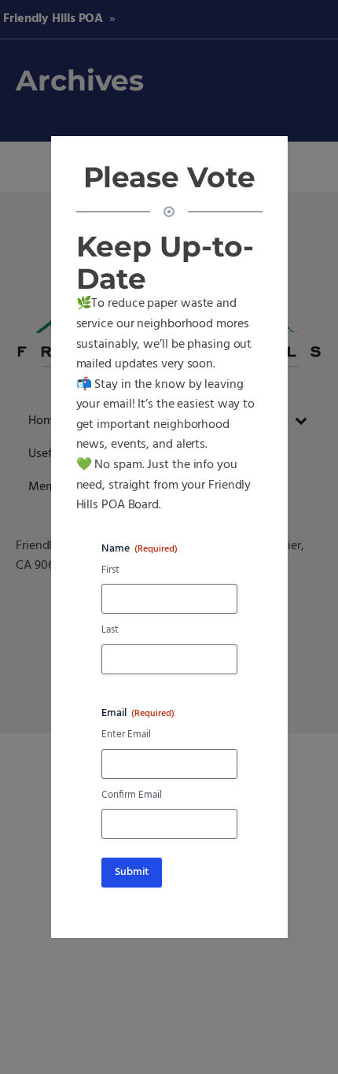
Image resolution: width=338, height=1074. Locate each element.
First (110, 570)
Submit (132, 872)
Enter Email (126, 735)
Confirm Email (131, 795)
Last (110, 630)
